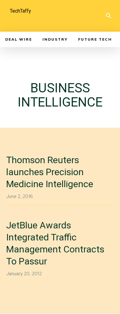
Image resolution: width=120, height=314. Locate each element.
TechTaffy (20, 11)
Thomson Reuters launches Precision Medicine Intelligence (49, 172)
